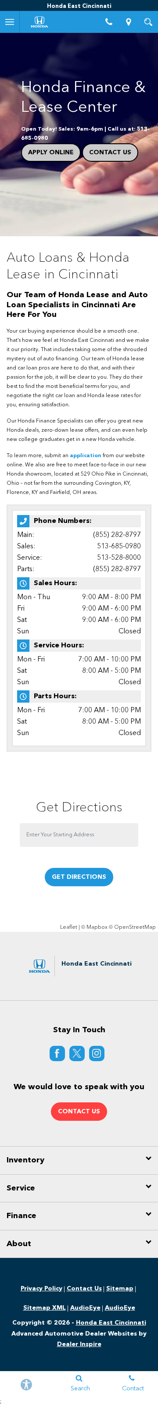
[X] (77, 1053)
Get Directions (79, 877)
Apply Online (51, 152)
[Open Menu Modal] (10, 22)
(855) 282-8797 (117, 535)
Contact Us (110, 152)
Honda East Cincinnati (111, 1323)
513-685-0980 (119, 546)
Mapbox (97, 927)
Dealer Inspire (79, 1344)
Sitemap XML (44, 1308)
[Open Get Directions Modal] (128, 22)
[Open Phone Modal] (108, 22)
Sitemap (119, 1289)
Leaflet (68, 927)
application (85, 455)
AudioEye (85, 1308)
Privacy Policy (41, 1289)
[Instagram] (96, 1053)
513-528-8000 (119, 557)
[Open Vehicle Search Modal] (148, 22)
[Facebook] (57, 1053)
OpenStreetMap (135, 927)
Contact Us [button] (79, 1112)
